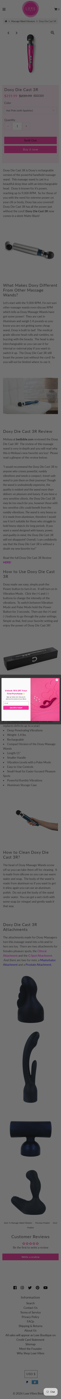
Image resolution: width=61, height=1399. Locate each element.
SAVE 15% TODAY (16, 708)
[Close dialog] (57, 680)
